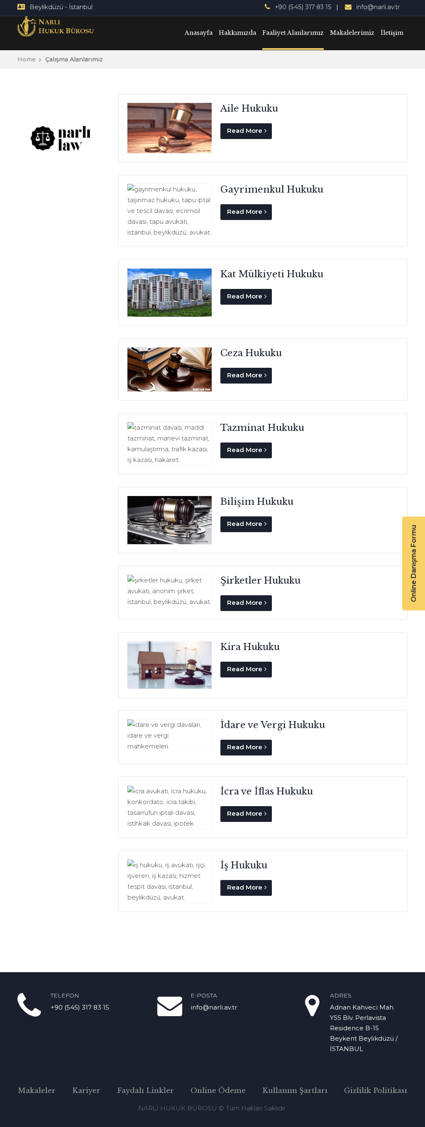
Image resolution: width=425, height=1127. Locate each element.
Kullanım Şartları (294, 1090)
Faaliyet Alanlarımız (293, 33)
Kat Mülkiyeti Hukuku (271, 274)
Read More (244, 130)
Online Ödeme (218, 1090)
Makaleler (37, 1090)
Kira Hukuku (250, 647)
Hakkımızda (237, 33)
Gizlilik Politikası (375, 1090)
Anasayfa (198, 33)
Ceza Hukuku (251, 353)
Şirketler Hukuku (260, 580)
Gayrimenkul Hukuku (271, 189)
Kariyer (86, 1090)
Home (26, 59)
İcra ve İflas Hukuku (266, 791)
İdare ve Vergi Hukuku (272, 725)
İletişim (392, 33)
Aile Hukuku (249, 108)
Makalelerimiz (352, 33)
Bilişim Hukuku (256, 501)
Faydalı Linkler (145, 1090)
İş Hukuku (243, 865)
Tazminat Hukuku (262, 427)
